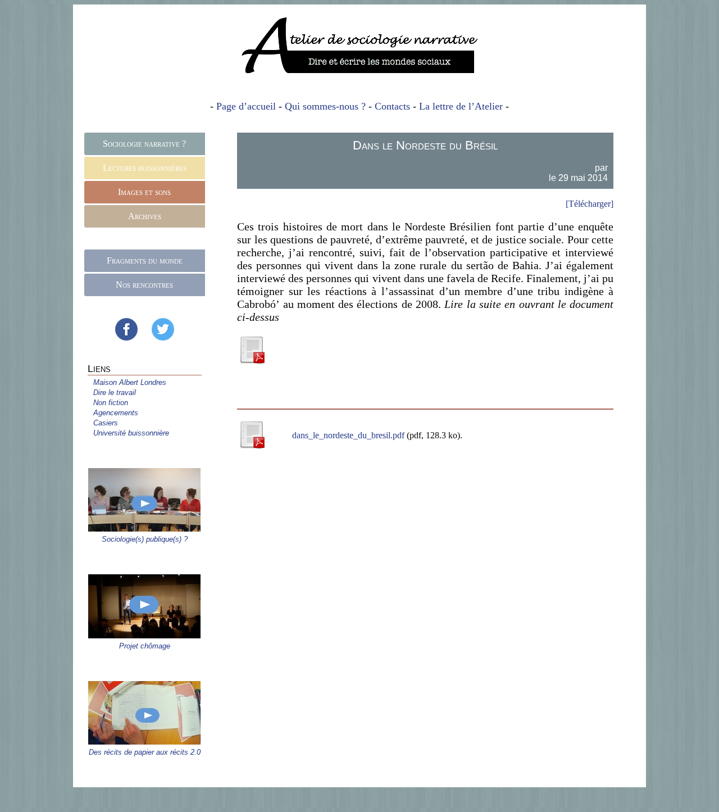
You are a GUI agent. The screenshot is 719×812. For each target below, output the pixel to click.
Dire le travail (114, 392)
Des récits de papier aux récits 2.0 (145, 752)
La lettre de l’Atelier (461, 106)
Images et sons (144, 192)
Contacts (392, 106)
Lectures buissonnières (144, 168)
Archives (144, 216)
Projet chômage (144, 646)
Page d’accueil (246, 106)
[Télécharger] (589, 203)
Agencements (115, 413)
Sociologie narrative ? (144, 143)
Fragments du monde (145, 260)
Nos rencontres (144, 284)
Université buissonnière (131, 433)
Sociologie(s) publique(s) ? (145, 539)
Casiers (105, 423)
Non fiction (110, 402)
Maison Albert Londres (129, 382)
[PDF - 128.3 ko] (251, 360)
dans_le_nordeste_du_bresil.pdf (349, 435)
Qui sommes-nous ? (325, 106)
